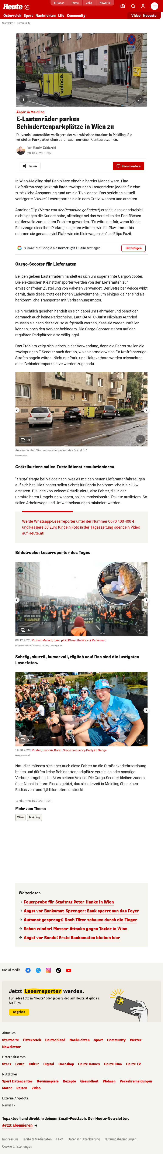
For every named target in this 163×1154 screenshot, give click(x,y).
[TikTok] (58, 970)
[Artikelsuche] (132, 6)
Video (136, 15)
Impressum (10, 1139)
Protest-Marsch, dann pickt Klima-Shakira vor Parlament (69, 640)
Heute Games (89, 1064)
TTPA (59, 1139)
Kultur (34, 1064)
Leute (19, 1064)
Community (76, 15)
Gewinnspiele (48, 1081)
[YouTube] (68, 970)
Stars (6, 1064)
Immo (75, 3)
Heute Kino (113, 1064)
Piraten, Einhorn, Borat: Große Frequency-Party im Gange (69, 750)
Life (61, 15)
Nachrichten (79, 1040)
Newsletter (11, 1047)
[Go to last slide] (17, 410)
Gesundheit (89, 1081)
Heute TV (133, 1064)
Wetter (136, 1040)
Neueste (149, 15)
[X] (38, 970)
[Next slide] (146, 410)
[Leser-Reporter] (122, 6)
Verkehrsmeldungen (136, 1081)
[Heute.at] (13, 6)
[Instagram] (48, 970)
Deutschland (55, 1040)
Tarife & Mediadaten (37, 1139)
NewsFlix (105, 3)
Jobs (89, 3)
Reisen (21, 1088)
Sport (28, 15)
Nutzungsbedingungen (120, 1139)
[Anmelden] (143, 6)
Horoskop (66, 1064)
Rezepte (69, 1081)
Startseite (7, 23)
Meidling (34, 817)
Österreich (12, 15)
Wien (20, 817)
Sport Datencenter (17, 1081)
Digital (48, 1064)
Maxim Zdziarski (44, 148)
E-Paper (59, 3)
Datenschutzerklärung (84, 1139)
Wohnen (109, 1081)
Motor (7, 1088)
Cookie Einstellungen (17, 1146)
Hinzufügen (133, 248)
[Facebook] (28, 970)
